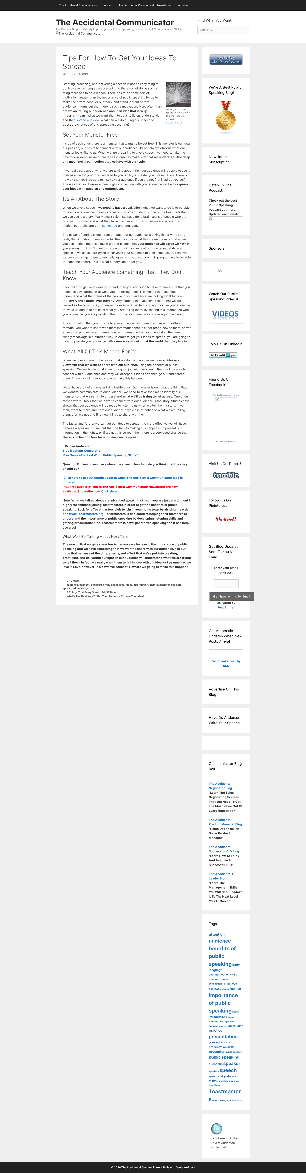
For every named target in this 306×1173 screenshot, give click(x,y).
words (238, 1100)
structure (234, 1081)
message (224, 1021)
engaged (96, 584)
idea (121, 584)
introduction (217, 1017)
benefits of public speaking (222, 956)
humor (235, 988)
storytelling (222, 1081)
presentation (223, 1036)
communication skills (223, 974)
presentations (219, 1042)
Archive (183, 5)
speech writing (217, 1076)
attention (217, 934)
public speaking (224, 1057)
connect (84, 584)
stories (231, 1076)
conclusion (214, 979)
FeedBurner (226, 607)
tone (214, 1100)
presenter (217, 1052)
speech (228, 1070)
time (217, 1085)
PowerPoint (234, 1026)
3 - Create (73, 580)
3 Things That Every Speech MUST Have (92, 592)
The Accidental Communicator (78, 5)
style (211, 1085)
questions (216, 1064)
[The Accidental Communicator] (226, 400)
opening (213, 1026)
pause (222, 1026)
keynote (230, 1017)
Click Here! (109, 491)
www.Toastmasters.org (86, 514)
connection (215, 983)
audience (72, 584)
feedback (224, 989)
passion (176, 584)
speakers (214, 1071)
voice (230, 1100)
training (222, 1100)
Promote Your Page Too (226, 441)
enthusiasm (110, 584)
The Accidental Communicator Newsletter (145, 5)
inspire (153, 584)
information (141, 584)
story (90, 588)
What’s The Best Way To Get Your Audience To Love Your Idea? (105, 596)
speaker (231, 1063)
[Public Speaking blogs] (226, 134)
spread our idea (87, 120)
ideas (129, 584)
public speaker (233, 1052)
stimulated (109, 225)
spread (67, 588)
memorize (213, 1021)
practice (215, 1030)
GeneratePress (185, 1167)
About (108, 5)
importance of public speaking (223, 1003)
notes (232, 1021)
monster (164, 584)
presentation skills (221, 1047)
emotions (226, 984)
